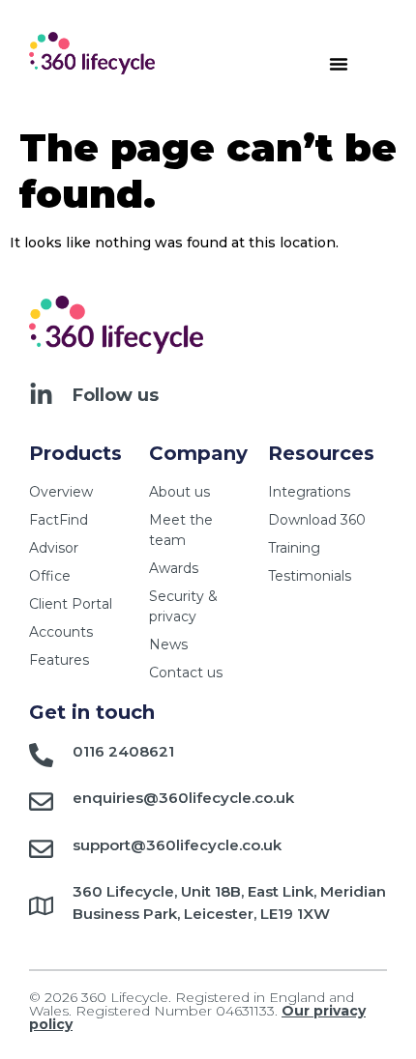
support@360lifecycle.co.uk (177, 845)
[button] (338, 63)
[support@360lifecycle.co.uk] (41, 849)
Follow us (116, 395)
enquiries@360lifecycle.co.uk (183, 797)
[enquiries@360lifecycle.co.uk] (41, 801)
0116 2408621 (123, 751)
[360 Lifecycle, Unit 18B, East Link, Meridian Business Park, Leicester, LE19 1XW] (41, 906)
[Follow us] (41, 395)
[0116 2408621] (41, 755)
